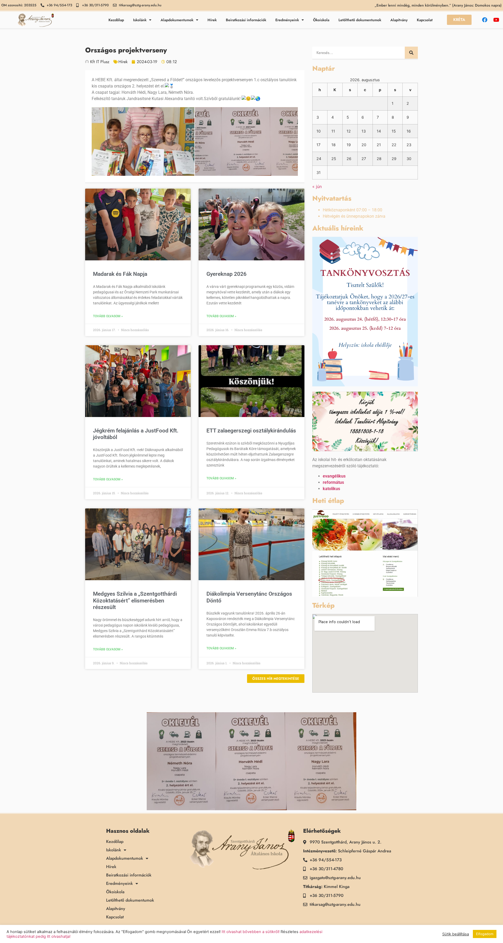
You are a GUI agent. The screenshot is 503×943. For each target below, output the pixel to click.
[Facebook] (484, 20)
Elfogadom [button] (484, 934)
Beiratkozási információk (246, 20)
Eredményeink (287, 20)
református (333, 482)
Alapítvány (399, 20)
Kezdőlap (116, 20)
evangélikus (334, 476)
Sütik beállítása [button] (455, 934)
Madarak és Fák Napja (120, 274)
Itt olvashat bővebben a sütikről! (251, 931)
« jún (317, 186)
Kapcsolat (425, 20)
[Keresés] (411, 53)
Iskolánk (139, 20)
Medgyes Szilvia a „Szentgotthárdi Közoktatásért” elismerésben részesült (135, 600)
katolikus (331, 488)
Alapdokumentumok (177, 20)
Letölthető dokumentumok (359, 20)
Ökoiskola (321, 20)
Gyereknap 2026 (226, 274)
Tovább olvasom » (108, 316)
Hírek (212, 20)
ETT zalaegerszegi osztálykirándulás (251, 430)
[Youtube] (496, 20)
